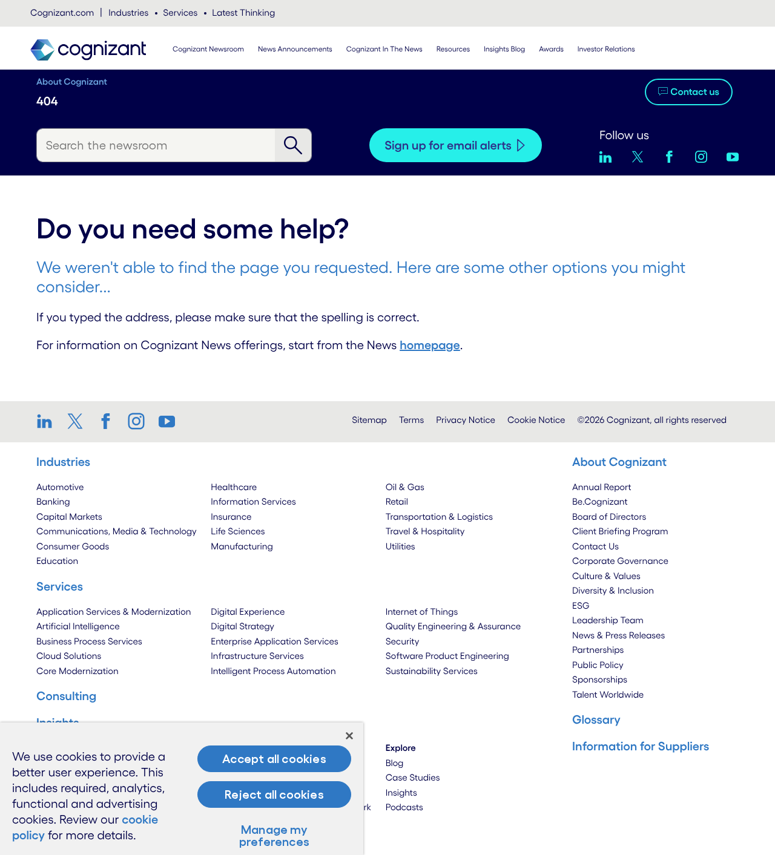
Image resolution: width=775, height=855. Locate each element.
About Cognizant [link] (619, 461)
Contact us (694, 92)
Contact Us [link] (595, 546)
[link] (48, 421)
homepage (430, 345)
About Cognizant (71, 81)
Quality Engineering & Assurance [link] (453, 626)
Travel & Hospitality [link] (425, 531)
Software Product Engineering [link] (447, 655)
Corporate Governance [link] (620, 560)
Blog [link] (395, 763)
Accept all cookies (274, 758)
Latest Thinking (243, 12)
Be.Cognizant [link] (600, 501)
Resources (453, 49)
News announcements (295, 49)
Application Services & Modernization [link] (113, 611)
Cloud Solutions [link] (68, 655)
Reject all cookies (274, 794)
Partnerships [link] (598, 649)
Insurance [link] (231, 516)
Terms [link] (411, 419)
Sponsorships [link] (599, 679)
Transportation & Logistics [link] (439, 516)
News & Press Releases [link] (618, 635)
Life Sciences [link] (238, 531)
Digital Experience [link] (248, 611)
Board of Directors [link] (609, 516)
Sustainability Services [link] (432, 671)
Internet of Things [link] (422, 611)
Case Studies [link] (413, 777)
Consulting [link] (66, 696)
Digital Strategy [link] (242, 626)
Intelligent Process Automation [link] (273, 671)
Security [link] (403, 641)
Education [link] (57, 560)
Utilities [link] (400, 546)
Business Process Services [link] (89, 641)
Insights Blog (504, 49)
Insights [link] (401, 792)
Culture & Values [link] (606, 576)
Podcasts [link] (404, 807)
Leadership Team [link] (608, 620)
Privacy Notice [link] (465, 419)
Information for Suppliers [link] (640, 746)
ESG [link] (581, 605)
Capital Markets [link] (69, 516)
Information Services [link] (253, 501)
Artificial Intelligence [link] (78, 626)
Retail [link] (397, 501)
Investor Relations (606, 49)
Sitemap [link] (369, 419)
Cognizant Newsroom (208, 49)
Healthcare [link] (234, 487)
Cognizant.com (62, 12)
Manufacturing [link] (241, 546)
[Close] (349, 735)
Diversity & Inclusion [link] (613, 590)
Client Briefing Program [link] (620, 531)
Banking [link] (53, 501)
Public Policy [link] (598, 665)
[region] (181, 788)
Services (180, 12)
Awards (551, 49)
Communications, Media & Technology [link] (116, 531)
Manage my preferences (274, 835)
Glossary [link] (596, 719)
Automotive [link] (60, 487)
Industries (128, 12)
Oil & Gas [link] (405, 487)
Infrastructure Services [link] (257, 655)
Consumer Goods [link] (72, 546)
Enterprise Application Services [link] (274, 641)
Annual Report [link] (602, 487)
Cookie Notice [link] (536, 419)
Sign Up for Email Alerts (448, 145)
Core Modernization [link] (77, 671)
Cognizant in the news (384, 49)
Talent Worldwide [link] (608, 694)
